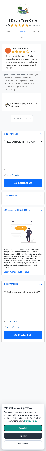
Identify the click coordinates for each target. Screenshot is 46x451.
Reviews (23, 32)
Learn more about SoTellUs (16, 271)
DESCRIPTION (10, 195)
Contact (23, 38)
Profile (10, 32)
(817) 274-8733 (13, 321)
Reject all (23, 436)
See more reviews (21, 118)
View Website (13, 327)
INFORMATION (11, 284)
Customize (23, 444)
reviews (34, 25)
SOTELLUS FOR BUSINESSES (17, 210)
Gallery (36, 32)
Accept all (23, 428)
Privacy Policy (30, 421)
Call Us (10, 169)
